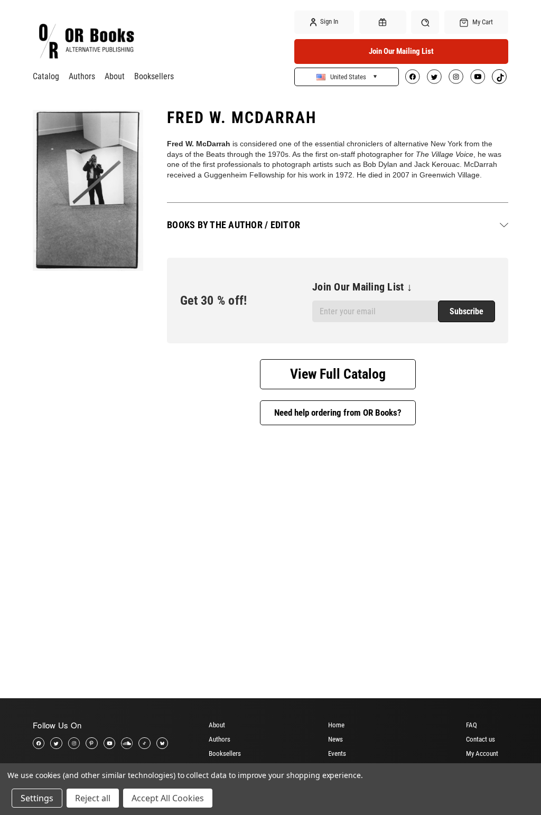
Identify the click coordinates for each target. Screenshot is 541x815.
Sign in (328, 21)
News (335, 739)
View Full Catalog (338, 374)
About (115, 76)
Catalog (46, 76)
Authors (82, 76)
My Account (482, 753)
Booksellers (154, 76)
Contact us (480, 739)
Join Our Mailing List (401, 51)
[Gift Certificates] (382, 22)
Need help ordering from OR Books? (338, 412)
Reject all (92, 798)
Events (337, 753)
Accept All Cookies (168, 798)
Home (336, 725)
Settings (37, 798)
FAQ (471, 725)
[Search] (425, 22)
